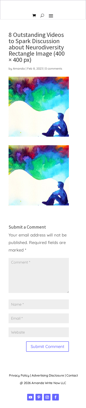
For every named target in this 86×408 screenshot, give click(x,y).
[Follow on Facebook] (55, 397)
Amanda (19, 68)
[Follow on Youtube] (30, 397)
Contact (72, 375)
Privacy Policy (19, 375)
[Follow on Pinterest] (38, 397)
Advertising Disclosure (48, 375)
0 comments (53, 68)
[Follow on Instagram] (47, 397)
